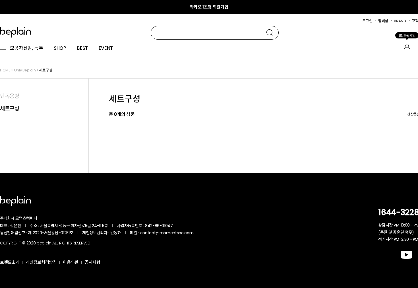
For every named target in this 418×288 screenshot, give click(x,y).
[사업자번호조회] (188, 226)
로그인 (367, 21)
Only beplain (25, 70)
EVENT (106, 48)
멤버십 (383, 21)
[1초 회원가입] (407, 46)
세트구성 (45, 70)
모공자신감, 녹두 (26, 48)
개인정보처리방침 (41, 262)
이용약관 (70, 262)
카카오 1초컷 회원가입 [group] (209, 7)
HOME (5, 70)
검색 (269, 32)
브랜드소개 (9, 262)
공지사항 (92, 262)
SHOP (60, 48)
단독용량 (9, 96)
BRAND (400, 21)
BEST (82, 48)
